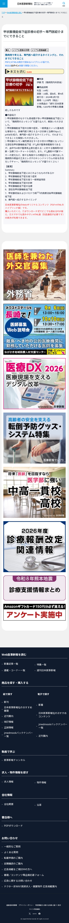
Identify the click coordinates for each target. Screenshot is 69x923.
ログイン (15, 65)
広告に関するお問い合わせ (18, 880)
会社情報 (7, 795)
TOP (3, 12)
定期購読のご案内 (13, 863)
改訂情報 (8, 721)
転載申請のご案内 (13, 857)
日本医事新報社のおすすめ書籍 (18, 709)
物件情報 (41, 782)
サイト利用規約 (34, 909)
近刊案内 (8, 716)
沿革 (39, 804)
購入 (7, 50)
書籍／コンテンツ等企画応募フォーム (24, 875)
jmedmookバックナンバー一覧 (18, 734)
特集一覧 (41, 664)
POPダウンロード (13, 825)
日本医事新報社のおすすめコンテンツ (53, 714)
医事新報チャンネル (14, 760)
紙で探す (7, 694)
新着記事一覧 (11, 663)
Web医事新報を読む (14, 12)
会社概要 (8, 804)
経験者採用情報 (11, 905)
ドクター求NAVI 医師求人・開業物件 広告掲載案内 (30, 886)
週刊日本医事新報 (46, 670)
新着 (41, 704)
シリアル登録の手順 (20, 50)
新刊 (6, 702)
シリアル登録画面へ (39, 50)
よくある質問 (11, 852)
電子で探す (43, 694)
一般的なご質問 (12, 846)
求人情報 (8, 781)
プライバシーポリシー (26, 905)
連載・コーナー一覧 (14, 670)
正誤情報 (8, 727)
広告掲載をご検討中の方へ (18, 869)
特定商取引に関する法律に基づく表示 (48, 905)
